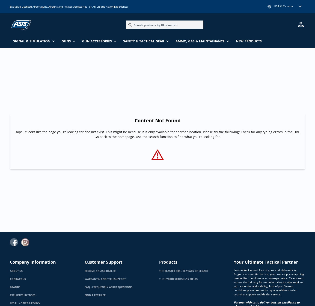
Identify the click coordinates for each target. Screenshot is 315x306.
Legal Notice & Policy (25, 303)
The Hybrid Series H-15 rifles (178, 279)
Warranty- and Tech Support (105, 279)
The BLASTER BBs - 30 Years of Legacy (183, 271)
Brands (15, 287)
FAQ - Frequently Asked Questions (108, 287)
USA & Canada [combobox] (283, 6)
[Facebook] (14, 242)
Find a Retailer (95, 295)
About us (16, 271)
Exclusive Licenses (22, 295)
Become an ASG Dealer (100, 271)
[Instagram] (25, 242)
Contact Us (18, 279)
